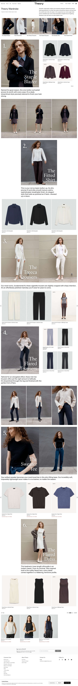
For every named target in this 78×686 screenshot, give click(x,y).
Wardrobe (19, 3)
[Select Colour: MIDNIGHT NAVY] (3, 318)
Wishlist (73, 3)
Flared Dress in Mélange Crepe (58, 607)
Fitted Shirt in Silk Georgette (7, 230)
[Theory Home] (39, 3)
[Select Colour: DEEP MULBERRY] (7, 318)
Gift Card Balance (7, 674)
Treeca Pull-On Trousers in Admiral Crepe (10, 322)
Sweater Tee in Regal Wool (7, 514)
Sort (76, 612)
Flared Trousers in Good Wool (63, 347)
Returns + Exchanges (8, 665)
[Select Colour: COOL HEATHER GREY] (4, 510)
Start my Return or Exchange (9, 662)
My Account (6, 659)
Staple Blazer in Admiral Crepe (49, 59)
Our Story (23, 659)
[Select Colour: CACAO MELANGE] (53, 318)
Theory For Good (25, 661)
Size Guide (6, 667)
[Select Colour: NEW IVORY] (3, 510)
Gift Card (5, 673)
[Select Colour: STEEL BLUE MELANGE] (8, 510)
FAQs (5, 668)
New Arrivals (3, 3)
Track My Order (7, 661)
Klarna (5, 671)
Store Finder (24, 662)
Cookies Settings (52, 682)
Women (7, 3)
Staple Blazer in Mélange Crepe (49, 82)
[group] (14, 214)
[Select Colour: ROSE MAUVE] (9, 510)
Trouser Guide (14, 3)
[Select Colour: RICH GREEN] (9, 318)
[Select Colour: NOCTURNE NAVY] (4, 227)
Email (41, 659)
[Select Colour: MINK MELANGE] (7, 510)
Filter (3, 612)
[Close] (77, 0)
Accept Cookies (67, 682)
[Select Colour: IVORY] (3, 227)
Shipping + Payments (8, 664)
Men (10, 3)
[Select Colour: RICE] (5, 318)
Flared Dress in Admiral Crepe (8, 607)
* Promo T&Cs (6, 670)
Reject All (59, 682)
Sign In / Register (68, 3)
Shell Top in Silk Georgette (6, 639)
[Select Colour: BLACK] (5, 227)
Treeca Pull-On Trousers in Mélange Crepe (60, 322)
